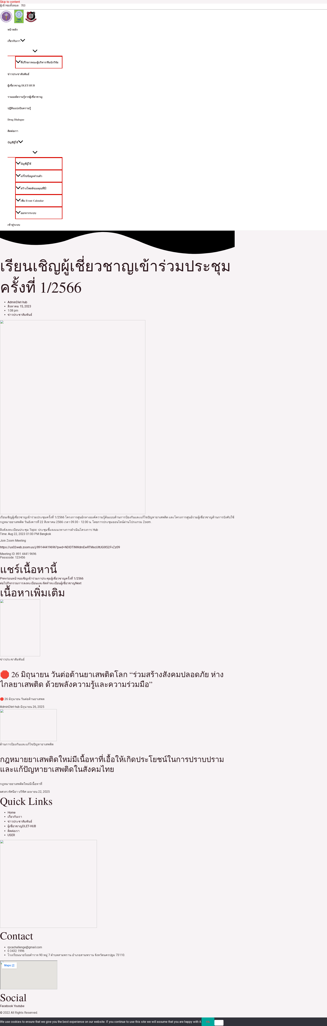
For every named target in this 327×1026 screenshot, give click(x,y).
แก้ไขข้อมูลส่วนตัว (31, 176)
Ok (208, 1022)
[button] (22, 41)
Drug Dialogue (16, 119)
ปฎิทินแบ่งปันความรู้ (19, 108)
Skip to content (10, 2)
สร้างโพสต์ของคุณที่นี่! (34, 188)
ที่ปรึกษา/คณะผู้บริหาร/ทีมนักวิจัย (39, 62)
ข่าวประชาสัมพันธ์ (18, 74)
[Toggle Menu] (35, 51)
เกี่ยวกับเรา (14, 41)
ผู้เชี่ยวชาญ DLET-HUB (21, 85)
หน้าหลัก (13, 29)
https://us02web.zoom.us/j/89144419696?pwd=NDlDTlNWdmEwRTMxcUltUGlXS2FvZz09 (60, 547)
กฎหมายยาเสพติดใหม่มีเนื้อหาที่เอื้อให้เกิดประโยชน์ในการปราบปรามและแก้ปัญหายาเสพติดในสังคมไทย (112, 764)
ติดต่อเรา (13, 131)
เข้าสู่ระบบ (14, 225)
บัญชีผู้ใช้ (13, 142)
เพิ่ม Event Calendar (32, 201)
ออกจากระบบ (28, 213)
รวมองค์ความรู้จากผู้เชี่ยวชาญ (25, 97)
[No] (218, 1023)
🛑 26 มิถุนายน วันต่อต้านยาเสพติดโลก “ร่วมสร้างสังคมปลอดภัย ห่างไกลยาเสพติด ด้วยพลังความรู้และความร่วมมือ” (112, 679)
